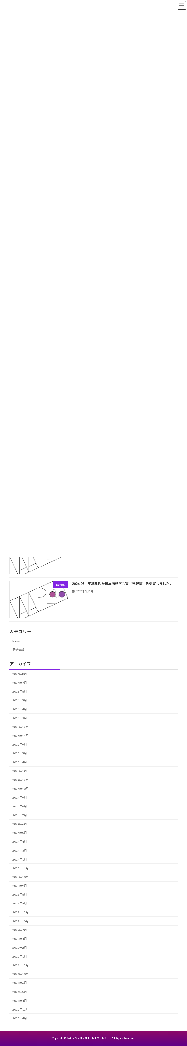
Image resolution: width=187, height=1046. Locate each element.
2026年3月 (19, 718)
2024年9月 (19, 797)
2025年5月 (19, 753)
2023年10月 (20, 877)
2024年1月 (19, 859)
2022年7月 (19, 930)
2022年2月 (19, 947)
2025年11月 (20, 736)
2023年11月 (20, 868)
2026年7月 (19, 683)
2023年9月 (19, 886)
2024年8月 (19, 806)
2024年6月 (19, 824)
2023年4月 (19, 903)
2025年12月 (20, 727)
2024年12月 (20, 780)
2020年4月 (19, 1018)
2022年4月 (19, 938)
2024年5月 (19, 833)
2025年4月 (19, 762)
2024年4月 (19, 841)
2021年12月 (20, 965)
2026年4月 (19, 709)
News (16, 641)
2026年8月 (19, 674)
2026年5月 (19, 700)
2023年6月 (19, 894)
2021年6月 (19, 983)
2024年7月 (19, 815)
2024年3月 (19, 850)
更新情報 (18, 649)
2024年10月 (20, 788)
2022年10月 (20, 921)
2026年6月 (19, 691)
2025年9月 (19, 744)
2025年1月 (19, 771)
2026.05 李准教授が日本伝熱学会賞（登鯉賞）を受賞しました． (122, 583)
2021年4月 (19, 1000)
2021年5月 (19, 991)
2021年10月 (20, 974)
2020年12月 (20, 1009)
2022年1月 (19, 956)
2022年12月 (20, 912)
